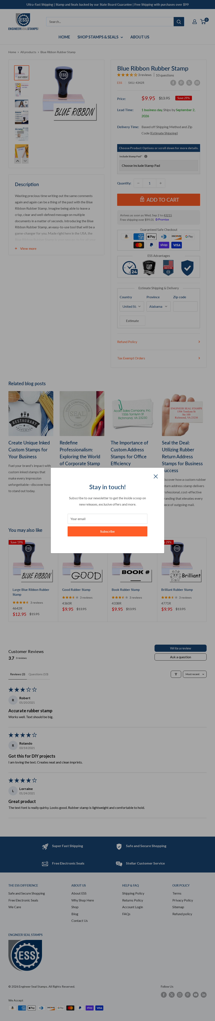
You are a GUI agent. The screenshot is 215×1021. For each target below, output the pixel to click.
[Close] (156, 476)
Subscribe (107, 531)
